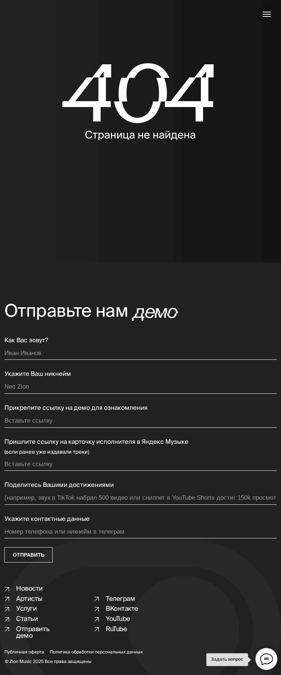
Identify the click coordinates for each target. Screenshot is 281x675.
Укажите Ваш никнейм (37, 374)
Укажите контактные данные (47, 519)
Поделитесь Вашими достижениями (59, 485)
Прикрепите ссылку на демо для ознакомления (75, 408)
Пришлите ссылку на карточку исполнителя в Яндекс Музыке (96, 441)
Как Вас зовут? (26, 340)
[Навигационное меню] (267, 14)
